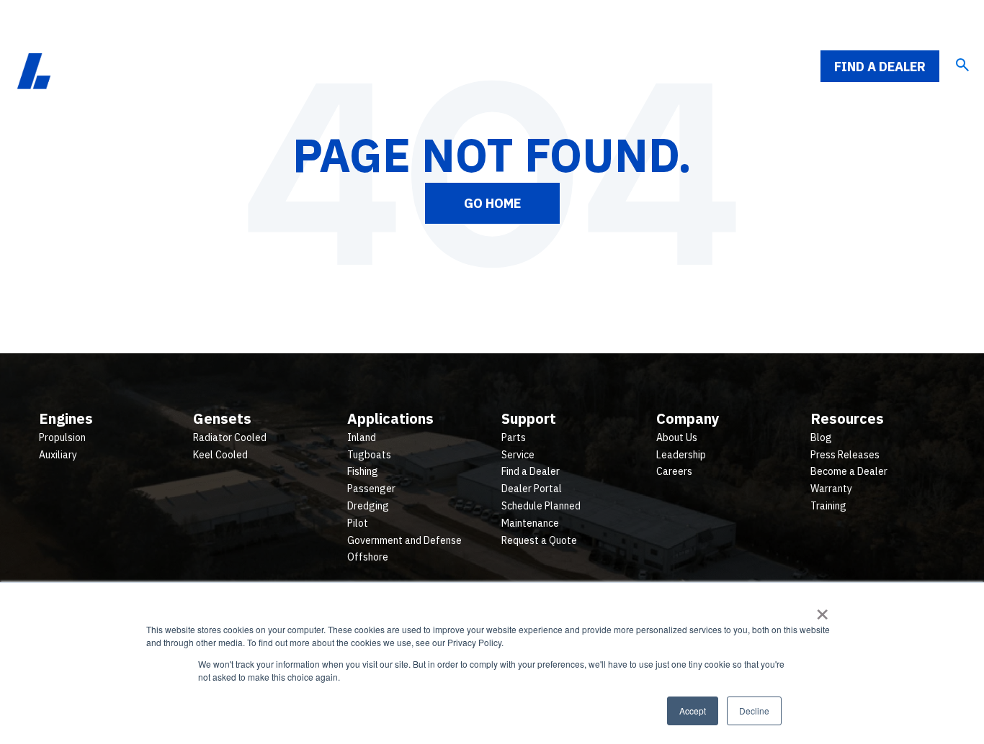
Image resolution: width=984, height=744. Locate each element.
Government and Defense (404, 540)
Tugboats (369, 454)
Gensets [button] (413, 66)
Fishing (362, 471)
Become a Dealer (848, 471)
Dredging (368, 505)
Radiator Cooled (230, 437)
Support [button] (600, 66)
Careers (674, 471)
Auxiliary (58, 454)
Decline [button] (754, 710)
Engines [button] (334, 66)
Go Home (492, 203)
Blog (821, 437)
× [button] (822, 609)
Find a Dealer (880, 66)
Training (828, 505)
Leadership (681, 454)
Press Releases (845, 454)
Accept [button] (692, 710)
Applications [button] (506, 66)
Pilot (357, 523)
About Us (676, 437)
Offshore (367, 556)
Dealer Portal (531, 488)
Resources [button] (772, 66)
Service (518, 454)
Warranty (831, 488)
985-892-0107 (917, 26)
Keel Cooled (220, 454)
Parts (513, 437)
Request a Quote (539, 540)
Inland (361, 437)
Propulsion (62, 437)
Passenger (371, 488)
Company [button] (682, 66)
